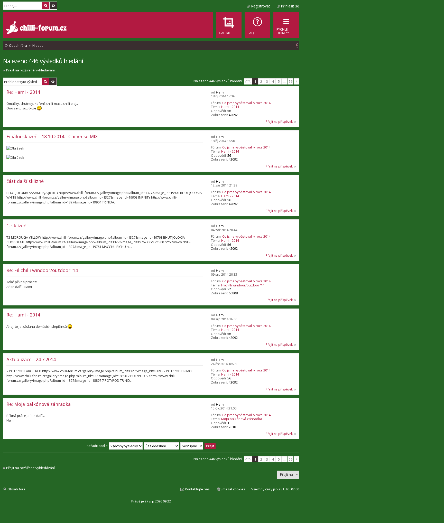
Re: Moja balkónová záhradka (38, 404)
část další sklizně (25, 181)
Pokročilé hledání (53, 5)
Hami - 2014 (230, 106)
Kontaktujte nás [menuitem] (197, 489)
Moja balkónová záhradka (241, 418)
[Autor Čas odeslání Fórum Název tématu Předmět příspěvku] (162, 445)
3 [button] (267, 81)
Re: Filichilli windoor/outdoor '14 (42, 270)
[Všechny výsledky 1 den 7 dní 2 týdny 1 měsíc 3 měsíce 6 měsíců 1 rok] (125, 445)
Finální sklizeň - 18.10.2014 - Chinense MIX (52, 136)
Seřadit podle (97, 445)
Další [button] (296, 81)
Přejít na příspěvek (279, 121)
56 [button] (290, 81)
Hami (220, 92)
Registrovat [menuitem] (260, 6)
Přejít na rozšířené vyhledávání (30, 70)
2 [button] (261, 81)
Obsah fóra (16, 489)
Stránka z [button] (248, 81)
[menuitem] (257, 25)
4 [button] (273, 81)
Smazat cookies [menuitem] (232, 489)
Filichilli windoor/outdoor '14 (242, 285)
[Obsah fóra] (37, 28)
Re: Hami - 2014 (23, 92)
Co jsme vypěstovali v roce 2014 (246, 102)
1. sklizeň (16, 225)
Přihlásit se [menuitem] (290, 6)
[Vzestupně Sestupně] (192, 445)
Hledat (45, 5)
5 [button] (279, 81)
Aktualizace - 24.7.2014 (31, 359)
